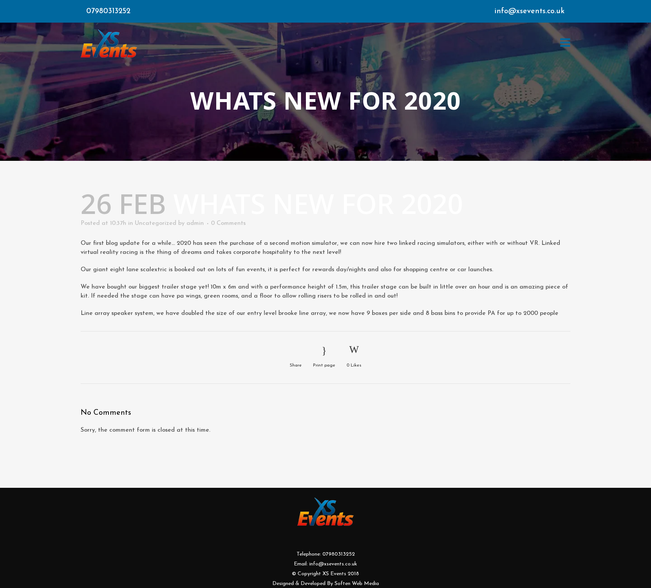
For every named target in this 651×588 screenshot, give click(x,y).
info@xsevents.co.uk (529, 11)
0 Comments (228, 223)
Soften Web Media (357, 583)
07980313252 (108, 11)
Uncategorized (155, 223)
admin (195, 223)
